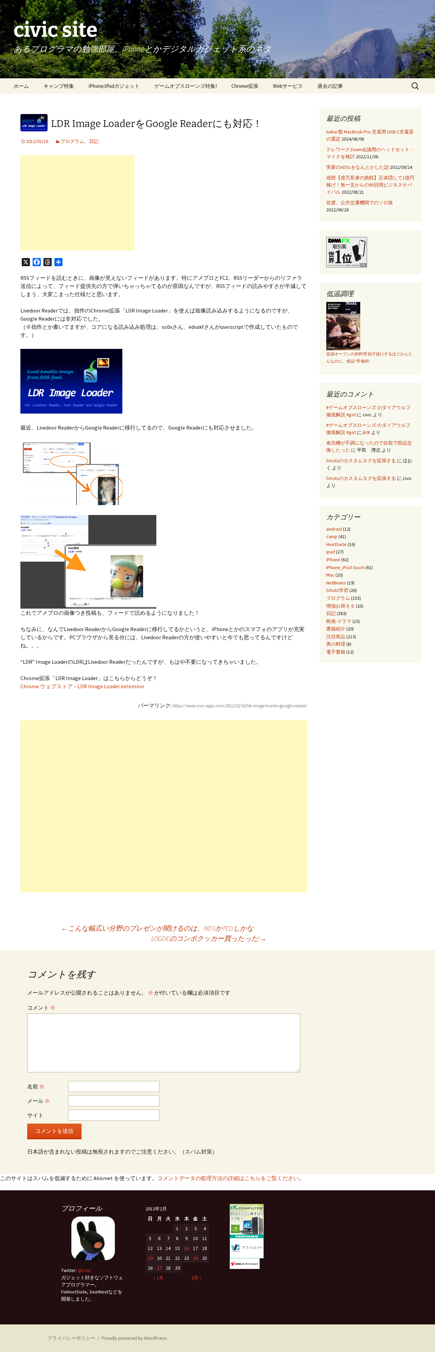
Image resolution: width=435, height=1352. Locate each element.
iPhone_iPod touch (345, 567)
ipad (330, 552)
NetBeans (336, 583)
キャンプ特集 (59, 86)
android (334, 529)
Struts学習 (337, 590)
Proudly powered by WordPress (134, 1338)
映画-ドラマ (338, 621)
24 (195, 1258)
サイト (35, 1115)
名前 (36, 1086)
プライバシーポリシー (71, 1338)
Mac (330, 575)
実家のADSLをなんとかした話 (357, 167)
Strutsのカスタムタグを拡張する (361, 460)
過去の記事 (330, 86)
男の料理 (335, 644)
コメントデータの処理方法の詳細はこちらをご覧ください (228, 1178)
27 (159, 1268)
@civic (84, 1270)
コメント (41, 1007)
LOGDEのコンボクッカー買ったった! (208, 938)
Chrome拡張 (244, 86)
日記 (94, 141)
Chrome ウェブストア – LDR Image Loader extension (82, 686)
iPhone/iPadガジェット (114, 86)
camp (331, 536)
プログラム (72, 141)
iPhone (333, 560)
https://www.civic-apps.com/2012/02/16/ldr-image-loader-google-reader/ (240, 706)
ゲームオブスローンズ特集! (185, 86)
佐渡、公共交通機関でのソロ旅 (359, 202)
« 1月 (158, 1278)
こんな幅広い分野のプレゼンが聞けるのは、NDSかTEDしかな (157, 928)
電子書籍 (335, 652)
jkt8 (366, 432)
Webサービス (288, 86)
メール (38, 1100)
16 (186, 1248)
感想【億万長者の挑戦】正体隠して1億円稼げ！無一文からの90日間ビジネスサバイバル (370, 185)
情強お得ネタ (340, 606)
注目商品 (335, 636)
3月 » (196, 1278)
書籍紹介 (335, 629)
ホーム (21, 86)
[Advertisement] (77, 203)
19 (150, 1258)
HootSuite (336, 544)
